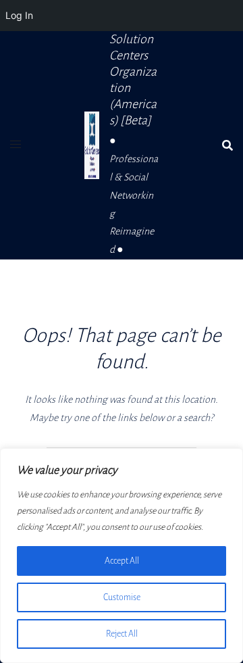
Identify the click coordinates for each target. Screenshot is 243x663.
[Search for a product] (227, 145)
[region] (121, 555)
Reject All (122, 634)
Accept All (122, 561)
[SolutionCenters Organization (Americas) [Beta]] (91, 145)
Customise (121, 597)
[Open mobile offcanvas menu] (15, 145)
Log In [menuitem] (19, 15)
